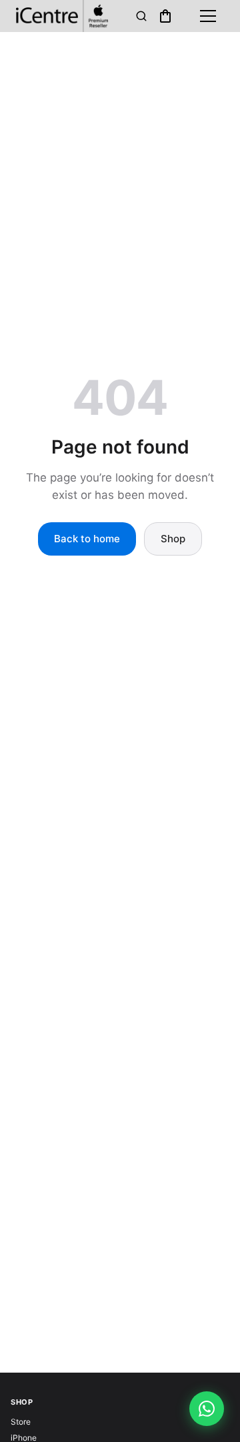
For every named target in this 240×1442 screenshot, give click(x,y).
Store (21, 1422)
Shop (173, 538)
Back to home (87, 538)
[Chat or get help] (206, 1408)
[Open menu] (208, 16)
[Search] (141, 16)
